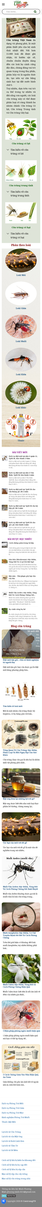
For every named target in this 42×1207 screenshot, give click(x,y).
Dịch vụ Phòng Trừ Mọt (12, 1112)
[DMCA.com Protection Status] (9, 1195)
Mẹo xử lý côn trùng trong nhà (16, 1178)
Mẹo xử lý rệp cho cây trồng (15, 1174)
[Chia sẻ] (3, 1201)
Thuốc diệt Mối (9, 1122)
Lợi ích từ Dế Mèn (10, 1150)
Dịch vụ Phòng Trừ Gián (13, 1108)
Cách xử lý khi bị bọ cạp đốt (14, 1164)
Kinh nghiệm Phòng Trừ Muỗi (16, 1117)
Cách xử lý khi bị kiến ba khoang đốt (18, 1160)
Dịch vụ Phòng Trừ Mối (12, 1103)
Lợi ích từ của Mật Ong (12, 1136)
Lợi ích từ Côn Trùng (11, 1132)
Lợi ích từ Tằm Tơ (10, 1145)
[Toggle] (7, 150)
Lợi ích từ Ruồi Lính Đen (13, 1141)
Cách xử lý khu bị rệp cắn (13, 1169)
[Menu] (3, 4)
